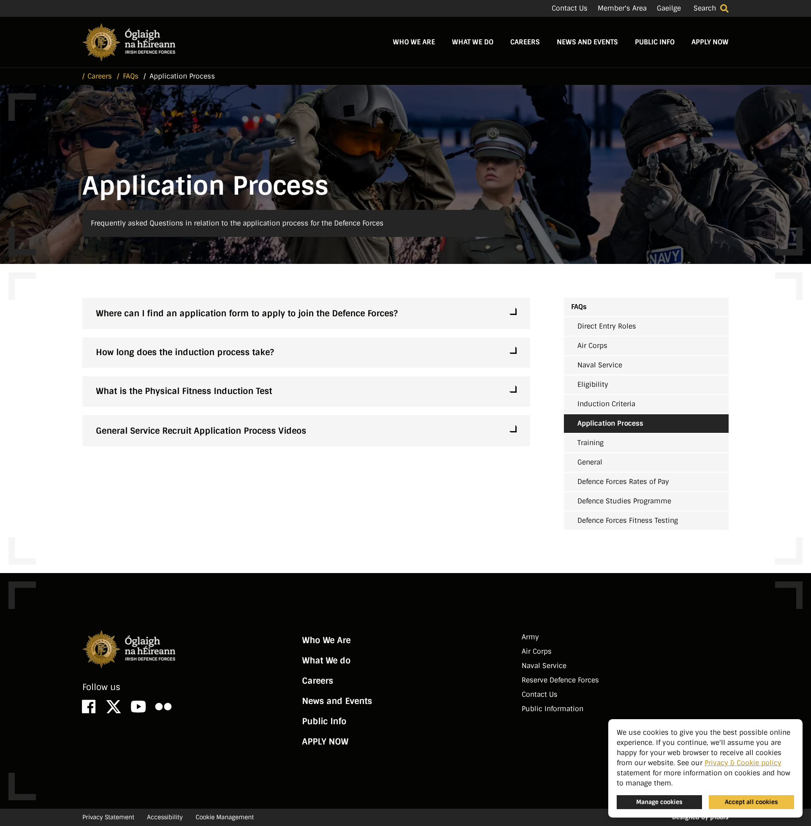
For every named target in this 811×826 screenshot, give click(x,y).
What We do (472, 42)
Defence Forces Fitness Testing (627, 520)
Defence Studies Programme (624, 501)
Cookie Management (225, 817)
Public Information (552, 708)
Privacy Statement (108, 817)
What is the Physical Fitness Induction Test (184, 391)
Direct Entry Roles (606, 326)
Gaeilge (669, 8)
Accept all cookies (751, 802)
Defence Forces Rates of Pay (623, 481)
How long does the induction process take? (185, 352)
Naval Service (599, 365)
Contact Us (570, 8)
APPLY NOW (710, 42)
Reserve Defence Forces (560, 680)
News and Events (587, 42)
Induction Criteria (606, 403)
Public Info (655, 42)
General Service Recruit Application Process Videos (201, 430)
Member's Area (622, 8)
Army (530, 637)
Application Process (610, 423)
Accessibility (165, 817)
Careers (525, 42)
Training (590, 442)
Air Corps (592, 345)
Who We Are (414, 42)
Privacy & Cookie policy (743, 762)
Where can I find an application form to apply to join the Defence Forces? (246, 313)
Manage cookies (659, 802)
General (589, 462)
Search (705, 8)
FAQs (579, 306)
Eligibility (592, 384)
